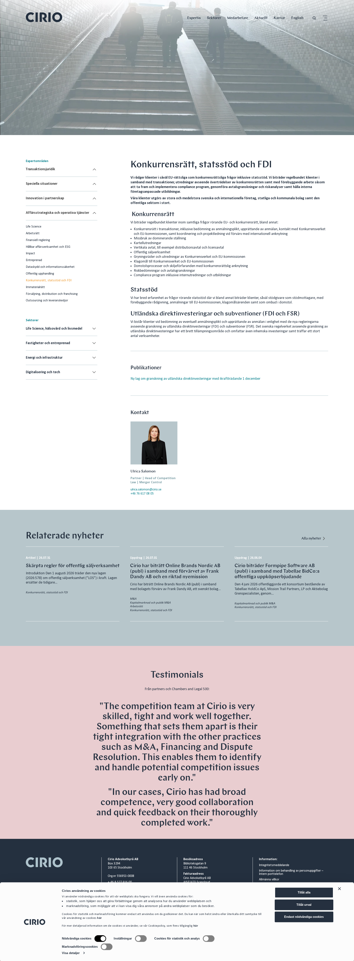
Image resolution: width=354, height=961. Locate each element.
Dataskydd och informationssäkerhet (50, 267)
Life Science (33, 226)
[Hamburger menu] (325, 18)
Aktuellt (261, 17)
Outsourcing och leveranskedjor (47, 300)
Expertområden (37, 161)
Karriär (279, 17)
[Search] (314, 18)
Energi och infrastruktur (44, 358)
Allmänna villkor (269, 879)
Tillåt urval (303, 904)
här (99, 918)
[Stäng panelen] (339, 888)
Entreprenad (34, 260)
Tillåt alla (304, 892)
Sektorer (214, 17)
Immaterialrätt (35, 287)
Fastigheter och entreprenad (48, 343)
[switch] (141, 938)
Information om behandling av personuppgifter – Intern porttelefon (291, 872)
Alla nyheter (311, 538)
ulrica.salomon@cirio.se (145, 489)
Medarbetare (237, 17)
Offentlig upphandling (40, 273)
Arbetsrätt (33, 233)
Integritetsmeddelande (274, 865)
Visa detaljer (71, 953)
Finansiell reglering (38, 240)
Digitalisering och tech (43, 372)
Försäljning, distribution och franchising (52, 294)
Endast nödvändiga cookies (304, 916)
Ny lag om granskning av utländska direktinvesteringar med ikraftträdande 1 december (195, 379)
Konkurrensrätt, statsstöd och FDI (48, 280)
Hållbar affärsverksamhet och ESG (48, 247)
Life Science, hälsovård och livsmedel (54, 329)
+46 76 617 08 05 (142, 493)
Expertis (194, 17)
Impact (30, 253)
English (297, 17)
